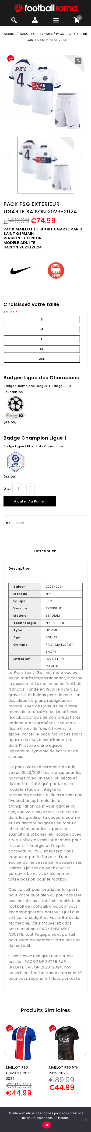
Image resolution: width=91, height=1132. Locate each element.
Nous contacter (66, 978)
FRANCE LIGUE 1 (30, 34)
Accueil (9, 34)
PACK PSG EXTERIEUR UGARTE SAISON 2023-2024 (37, 964)
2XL (42, 359)
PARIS (49, 34)
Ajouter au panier (29, 501)
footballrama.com (49, 906)
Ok (47, 1125)
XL (42, 349)
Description (45, 551)
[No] (85, 1119)
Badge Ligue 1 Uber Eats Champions (33, 446)
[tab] (46, 551)
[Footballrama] (45, 8)
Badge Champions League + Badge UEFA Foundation (38, 389)
